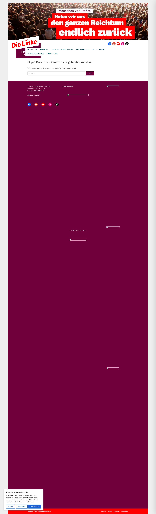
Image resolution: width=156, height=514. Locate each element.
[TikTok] (127, 43)
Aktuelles (32, 50)
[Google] (114, 43)
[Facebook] (109, 43)
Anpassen (10, 506)
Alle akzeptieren (34, 506)
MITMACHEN (52, 54)
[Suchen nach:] (60, 73)
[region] (23, 499)
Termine (44, 50)
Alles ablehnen (21, 506)
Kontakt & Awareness (63, 50)
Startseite (103, 511)
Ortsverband (98, 50)
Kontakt (110, 511)
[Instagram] (122, 43)
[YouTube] (118, 43)
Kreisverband (82, 50)
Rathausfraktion (35, 54)
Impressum (116, 511)
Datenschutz (124, 511)
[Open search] (127, 50)
